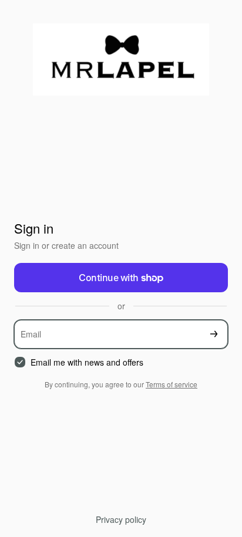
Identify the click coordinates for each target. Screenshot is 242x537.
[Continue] (214, 334)
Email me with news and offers (87, 362)
